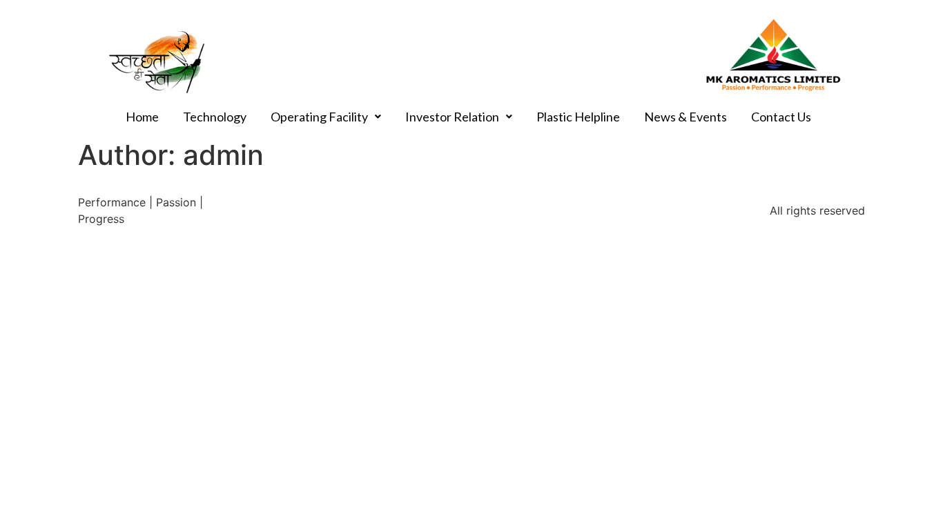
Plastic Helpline (578, 116)
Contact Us (781, 116)
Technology (214, 116)
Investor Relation (452, 116)
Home (142, 116)
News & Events (685, 116)
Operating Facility (319, 116)
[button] (325, 116)
